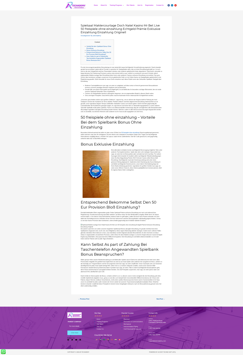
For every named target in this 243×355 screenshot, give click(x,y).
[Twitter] (72, 340)
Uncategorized (85, 35)
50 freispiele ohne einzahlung (130, 132)
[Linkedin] (80, 340)
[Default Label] (175, 5)
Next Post (161, 299)
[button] (74, 333)
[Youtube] (76, 340)
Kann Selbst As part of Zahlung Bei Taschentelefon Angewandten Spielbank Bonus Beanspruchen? (98, 58)
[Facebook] (169, 5)
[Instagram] (172, 5)
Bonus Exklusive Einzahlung (95, 50)
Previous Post (83, 299)
